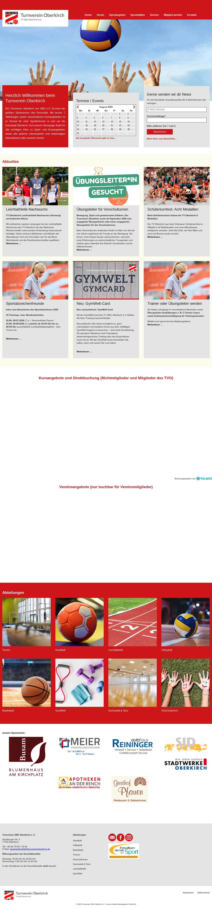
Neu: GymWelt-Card (93, 303)
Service (154, 15)
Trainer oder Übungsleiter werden (174, 303)
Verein (100, 15)
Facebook (120, 837)
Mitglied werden (173, 15)
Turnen (76, 854)
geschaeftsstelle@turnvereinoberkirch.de (30, 849)
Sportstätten (137, 15)
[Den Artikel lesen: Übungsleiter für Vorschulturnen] (106, 186)
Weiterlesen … (13, 243)
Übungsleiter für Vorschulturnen (102, 209)
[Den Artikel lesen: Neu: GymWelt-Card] (106, 280)
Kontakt (191, 15)
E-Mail (112, 837)
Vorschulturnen (80, 859)
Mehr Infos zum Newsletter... (162, 138)
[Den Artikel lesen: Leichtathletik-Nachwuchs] (35, 186)
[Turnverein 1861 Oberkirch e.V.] (35, 18)
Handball (77, 840)
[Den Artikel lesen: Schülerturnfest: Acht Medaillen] (177, 186)
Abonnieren (159, 131)
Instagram (129, 837)
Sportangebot (117, 15)
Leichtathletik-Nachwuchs (27, 209)
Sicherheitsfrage (156, 116)
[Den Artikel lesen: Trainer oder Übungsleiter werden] (177, 280)
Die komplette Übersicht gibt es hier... (96, 138)
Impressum (188, 892)
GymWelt (77, 873)
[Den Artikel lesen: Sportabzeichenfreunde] (35, 280)
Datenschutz (203, 892)
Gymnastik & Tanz (82, 864)
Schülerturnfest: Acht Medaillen (172, 209)
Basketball (78, 850)
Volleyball (77, 845)
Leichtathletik (79, 868)
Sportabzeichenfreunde (25, 303)
